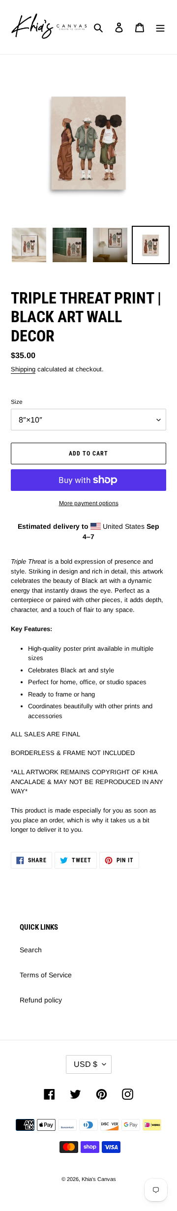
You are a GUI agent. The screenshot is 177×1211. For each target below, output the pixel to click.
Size (17, 401)
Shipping (23, 369)
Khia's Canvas (99, 1179)
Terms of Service (46, 975)
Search (31, 950)
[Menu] (160, 27)
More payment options (88, 503)
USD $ (85, 1064)
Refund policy (41, 1000)
